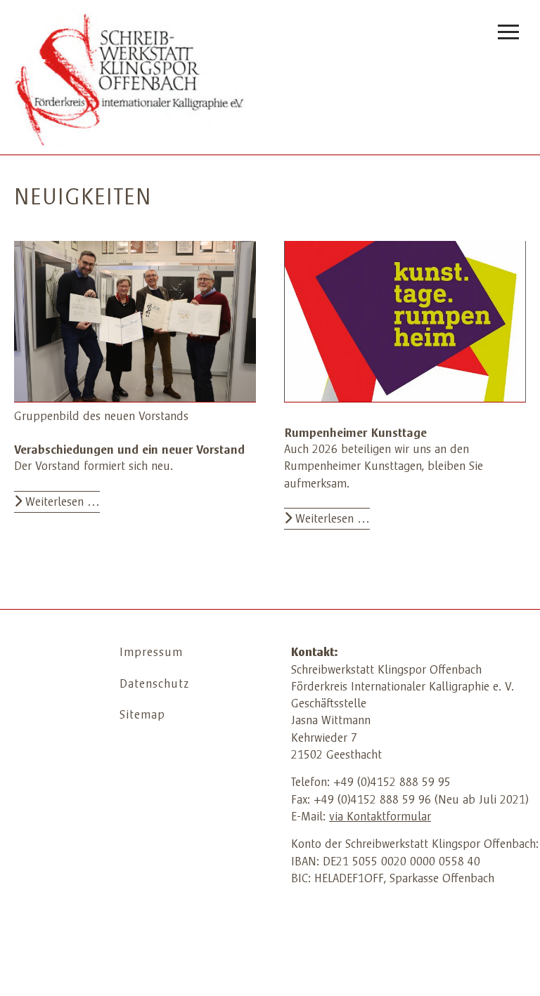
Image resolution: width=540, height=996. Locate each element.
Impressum (151, 653)
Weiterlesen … (61, 503)
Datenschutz (154, 685)
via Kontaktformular (380, 817)
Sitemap (142, 715)
